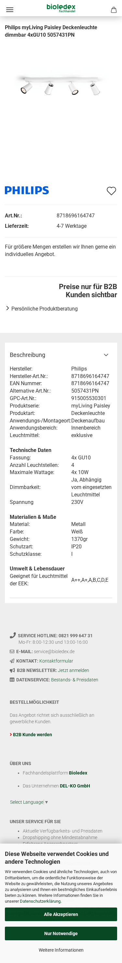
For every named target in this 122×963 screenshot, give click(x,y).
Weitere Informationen (61, 950)
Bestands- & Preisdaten (74, 679)
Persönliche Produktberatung (44, 309)
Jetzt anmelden (73, 670)
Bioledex (78, 772)
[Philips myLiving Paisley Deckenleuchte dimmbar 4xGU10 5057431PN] (61, 87)
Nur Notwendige (61, 933)
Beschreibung (27, 354)
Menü (10, 9)
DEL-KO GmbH (75, 785)
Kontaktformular (56, 661)
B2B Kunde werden (32, 734)
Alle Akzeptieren (61, 914)
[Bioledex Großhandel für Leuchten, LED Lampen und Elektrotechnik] (61, 8)
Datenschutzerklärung (40, 901)
